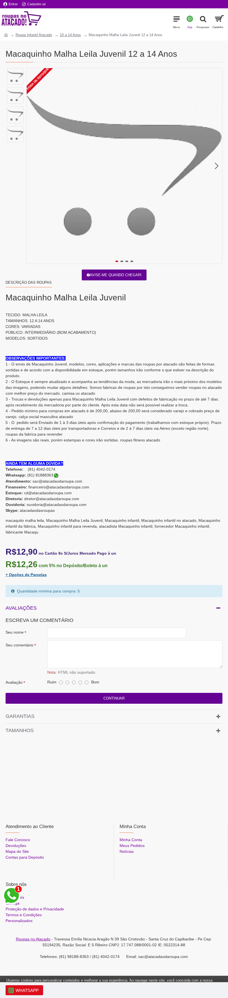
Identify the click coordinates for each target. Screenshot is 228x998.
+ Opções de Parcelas (26, 575)
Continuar (114, 698)
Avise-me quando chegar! (116, 275)
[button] (32, 166)
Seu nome (15, 632)
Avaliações (21, 608)
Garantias (20, 716)
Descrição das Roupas (29, 282)
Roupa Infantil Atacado (34, 35)
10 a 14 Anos (70, 35)
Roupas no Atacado (33, 939)
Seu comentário (19, 645)
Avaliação (14, 682)
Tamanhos (20, 730)
